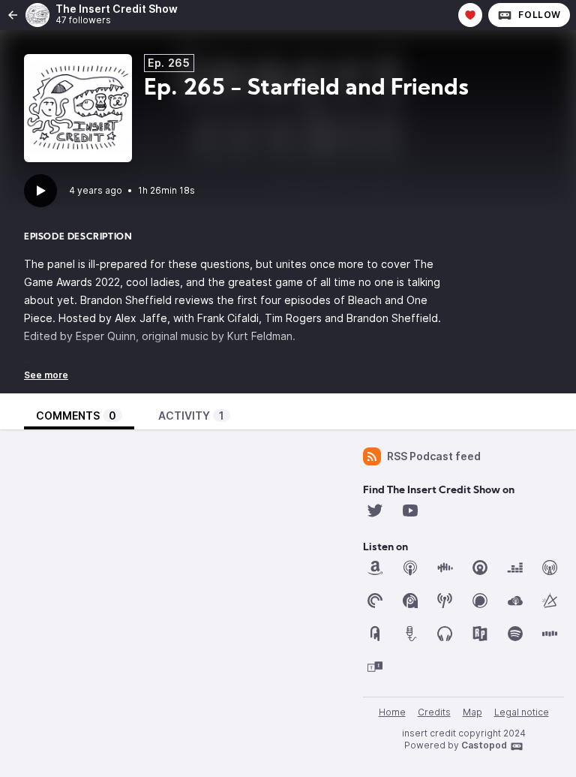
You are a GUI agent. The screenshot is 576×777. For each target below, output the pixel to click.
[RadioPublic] (480, 634)
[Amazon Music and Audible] (375, 568)
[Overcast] (550, 568)
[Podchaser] (480, 601)
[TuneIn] (375, 667)
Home (392, 712)
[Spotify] (515, 634)
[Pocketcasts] (375, 601)
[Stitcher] (550, 634)
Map (472, 712)
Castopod (484, 745)
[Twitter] (375, 510)
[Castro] (480, 568)
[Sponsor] (470, 15)
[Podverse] (445, 634)
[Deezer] (515, 568)
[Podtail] (410, 634)
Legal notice (521, 712)
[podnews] (375, 634)
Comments (76, 415)
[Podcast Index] (445, 601)
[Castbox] (445, 568)
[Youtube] (410, 510)
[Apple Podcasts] (410, 568)
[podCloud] (515, 601)
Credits (434, 712)
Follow (539, 14)
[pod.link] (550, 601)
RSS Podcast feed (434, 456)
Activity (191, 415)
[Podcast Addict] (410, 601)
